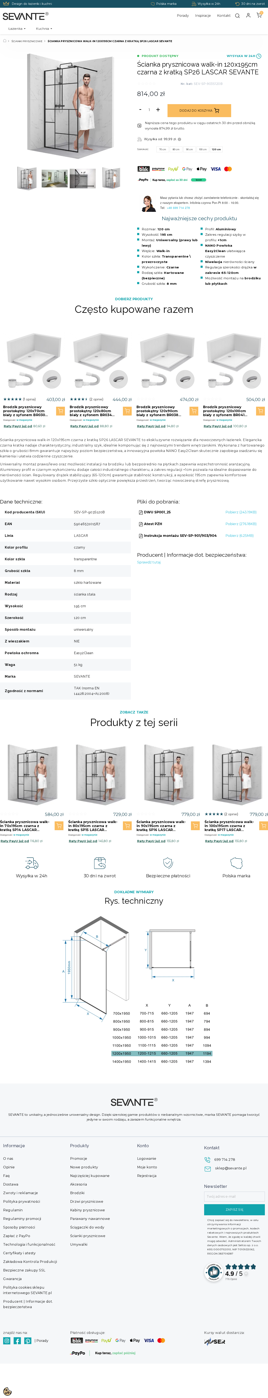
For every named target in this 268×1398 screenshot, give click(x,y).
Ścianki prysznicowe (88, 1236)
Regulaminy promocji (22, 1219)
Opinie (9, 1167)
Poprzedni (20, 106)
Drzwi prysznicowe (86, 1202)
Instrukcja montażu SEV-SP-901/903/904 (180, 536)
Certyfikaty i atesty (19, 1253)
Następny (117, 106)
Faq (6, 1176)
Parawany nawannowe (90, 1219)
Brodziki (77, 1193)
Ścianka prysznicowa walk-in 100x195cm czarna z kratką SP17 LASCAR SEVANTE (229, 826)
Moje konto (147, 1167)
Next (119, 178)
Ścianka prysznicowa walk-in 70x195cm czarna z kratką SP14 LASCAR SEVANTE (24, 826)
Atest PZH (152, 524)
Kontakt (224, 16)
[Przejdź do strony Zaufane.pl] (213, 1272)
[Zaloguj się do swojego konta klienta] (248, 15)
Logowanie (146, 1159)
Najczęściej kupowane (90, 1176)
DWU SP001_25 (157, 512)
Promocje (78, 1159)
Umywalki (79, 1245)
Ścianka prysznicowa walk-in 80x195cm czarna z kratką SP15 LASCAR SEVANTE (93, 826)
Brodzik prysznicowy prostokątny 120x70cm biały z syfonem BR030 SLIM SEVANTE (24, 411)
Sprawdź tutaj (149, 562)
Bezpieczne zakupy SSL (24, 1270)
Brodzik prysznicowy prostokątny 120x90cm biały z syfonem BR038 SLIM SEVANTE (157, 411)
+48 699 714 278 (179, 208)
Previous (18, 178)
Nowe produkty (84, 1167)
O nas (8, 1159)
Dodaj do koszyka (195, 111)
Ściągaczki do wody (87, 1227)
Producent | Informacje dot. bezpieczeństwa (28, 1304)
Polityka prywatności (21, 1202)
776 (231, 1279)
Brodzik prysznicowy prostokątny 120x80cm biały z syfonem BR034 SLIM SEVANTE (91, 411)
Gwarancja (12, 1279)
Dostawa (10, 1184)
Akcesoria (78, 1184)
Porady (183, 16)
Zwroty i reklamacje (20, 1193)
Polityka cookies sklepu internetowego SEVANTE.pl (27, 1290)
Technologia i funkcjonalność (29, 1245)
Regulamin (13, 1210)
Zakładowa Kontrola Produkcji (30, 1262)
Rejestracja (147, 1176)
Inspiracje (203, 16)
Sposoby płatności (19, 1227)
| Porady (41, 1341)
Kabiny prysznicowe (87, 1210)
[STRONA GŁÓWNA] (4, 41)
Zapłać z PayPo (16, 1236)
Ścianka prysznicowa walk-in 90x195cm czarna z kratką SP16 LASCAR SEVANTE (161, 826)
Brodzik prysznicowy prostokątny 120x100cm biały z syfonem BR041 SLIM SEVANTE (224, 411)
